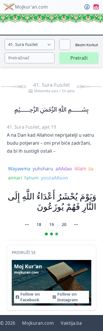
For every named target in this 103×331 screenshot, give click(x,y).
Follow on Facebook (30, 296)
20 (64, 224)
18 (39, 224)
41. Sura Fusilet (54, 87)
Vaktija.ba (71, 323)
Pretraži (79, 58)
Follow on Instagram (67, 296)
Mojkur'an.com (31, 7)
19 (51, 224)
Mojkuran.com (38, 323)
